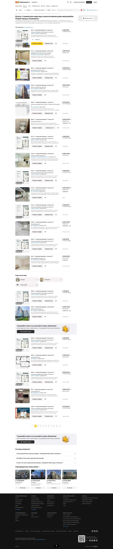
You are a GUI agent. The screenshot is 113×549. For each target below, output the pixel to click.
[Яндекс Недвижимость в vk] (92, 531)
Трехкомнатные (50, 505)
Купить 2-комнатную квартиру (69, 524)
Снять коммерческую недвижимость (71, 516)
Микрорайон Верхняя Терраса (37, 503)
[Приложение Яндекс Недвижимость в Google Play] (92, 540)
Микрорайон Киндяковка (36, 507)
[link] (95, 2)
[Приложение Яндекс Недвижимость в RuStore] (96, 540)
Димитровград (50, 514)
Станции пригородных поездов (69, 499)
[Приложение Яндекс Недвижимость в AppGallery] (94, 540)
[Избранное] (68, 2)
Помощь (70, 531)
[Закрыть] (97, 10)
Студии (48, 499)
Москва (17, 497)
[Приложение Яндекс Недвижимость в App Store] (90, 540)
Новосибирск (18, 501)
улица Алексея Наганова (36, 70)
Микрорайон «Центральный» (37, 54)
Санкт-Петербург (19, 499)
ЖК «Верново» (34, 358)
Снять (32, 514)
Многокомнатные (51, 497)
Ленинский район (35, 497)
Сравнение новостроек (68, 501)
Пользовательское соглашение (48, 531)
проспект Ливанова (46, 53)
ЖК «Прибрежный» (35, 225)
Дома (16, 518)
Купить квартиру (66, 514)
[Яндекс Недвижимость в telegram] (97, 531)
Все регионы (65, 497)
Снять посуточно (34, 516)
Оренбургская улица (86, 503)
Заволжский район (35, 505)
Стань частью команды (35, 531)
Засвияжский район (35, 499)
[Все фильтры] (16, 10)
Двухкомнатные (50, 501)
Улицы (64, 505)
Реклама (27, 531)
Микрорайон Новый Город (36, 501)
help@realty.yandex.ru (41, 539)
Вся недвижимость (19, 531)
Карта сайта (75, 531)
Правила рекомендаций (61, 531)
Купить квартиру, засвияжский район (71, 520)
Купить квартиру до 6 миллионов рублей (72, 518)
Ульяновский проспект (36, 121)
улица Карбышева (35, 224)
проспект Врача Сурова (36, 308)
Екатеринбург (18, 503)
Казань (16, 505)
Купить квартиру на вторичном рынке (71, 522)
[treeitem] (19, 6)
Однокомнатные (50, 503)
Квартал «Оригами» (35, 33)
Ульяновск (33, 32)
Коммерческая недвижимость (21, 514)
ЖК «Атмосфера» (34, 88)
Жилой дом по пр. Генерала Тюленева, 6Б (40, 156)
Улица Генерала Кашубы (87, 501)
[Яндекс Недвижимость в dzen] (94, 531)
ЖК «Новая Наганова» (35, 71)
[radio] (38, 426)
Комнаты (17, 516)
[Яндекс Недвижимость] (22, 2)
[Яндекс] (95, 546)
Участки (17, 520)
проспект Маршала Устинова (37, 258)
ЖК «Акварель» (34, 310)
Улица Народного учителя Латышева (90, 497)
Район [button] (84, 10)
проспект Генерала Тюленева (37, 87)
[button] (71, 2)
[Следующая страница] (59, 426)
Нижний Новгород (19, 507)
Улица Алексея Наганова (87, 499)
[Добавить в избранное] (56, 43)
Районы (64, 503)
